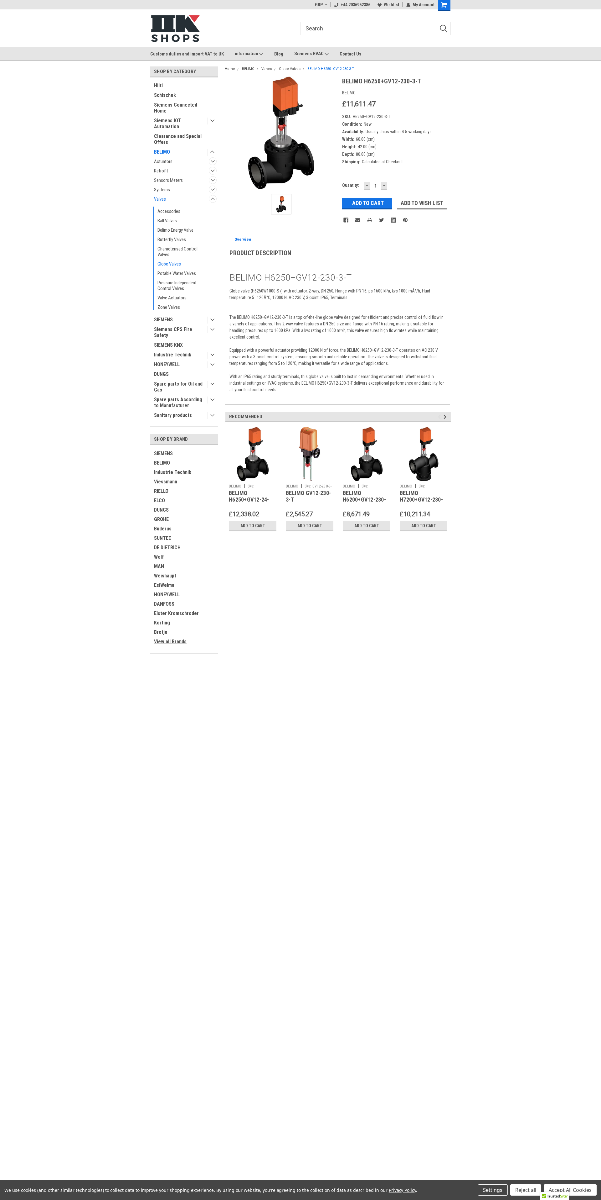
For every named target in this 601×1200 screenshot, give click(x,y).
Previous (440, 416)
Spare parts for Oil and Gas (178, 387)
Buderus (163, 529)
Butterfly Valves (171, 239)
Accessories (168, 211)
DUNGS (161, 374)
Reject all (525, 1190)
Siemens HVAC (309, 53)
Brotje (160, 632)
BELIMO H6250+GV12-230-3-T (330, 69)
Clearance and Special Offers (178, 139)
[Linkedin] (393, 220)
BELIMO (162, 152)
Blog (278, 54)
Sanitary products (173, 415)
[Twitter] (381, 220)
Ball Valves (167, 221)
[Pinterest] (405, 220)
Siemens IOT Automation (167, 123)
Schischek (165, 95)
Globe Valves (169, 264)
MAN (159, 566)
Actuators (163, 161)
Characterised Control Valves (177, 251)
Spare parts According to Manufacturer (178, 402)
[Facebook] (345, 220)
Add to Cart (252, 525)
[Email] (357, 220)
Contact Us (350, 54)
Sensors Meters (168, 180)
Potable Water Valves (176, 273)
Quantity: (350, 185)
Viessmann (165, 482)
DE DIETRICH (167, 547)
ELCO (159, 500)
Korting (162, 623)
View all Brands (170, 642)
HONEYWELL (167, 364)
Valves (160, 199)
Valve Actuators (172, 298)
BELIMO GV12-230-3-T (308, 496)
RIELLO (161, 491)
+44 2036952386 (355, 4)
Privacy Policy (402, 1190)
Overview (242, 239)
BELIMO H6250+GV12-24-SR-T (249, 499)
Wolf (159, 557)
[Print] (369, 220)
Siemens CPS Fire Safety (173, 332)
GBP (319, 4)
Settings (492, 1190)
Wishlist (391, 4)
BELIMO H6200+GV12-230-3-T (364, 499)
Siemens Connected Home (175, 108)
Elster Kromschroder (176, 613)
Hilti (158, 85)
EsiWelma (164, 585)
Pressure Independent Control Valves (177, 285)
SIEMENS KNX (168, 345)
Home (230, 69)
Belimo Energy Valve (175, 230)
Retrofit (161, 171)
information (247, 53)
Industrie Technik (172, 355)
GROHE (161, 519)
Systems (162, 189)
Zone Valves (168, 307)
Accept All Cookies (570, 1190)
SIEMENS (163, 320)
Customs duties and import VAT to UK (187, 54)
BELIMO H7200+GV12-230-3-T (421, 499)
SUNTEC (163, 538)
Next (446, 416)
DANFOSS (164, 604)
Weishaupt (165, 576)
